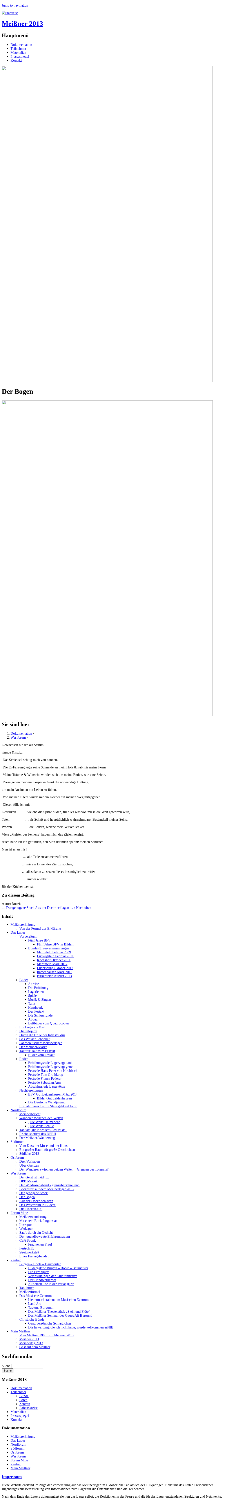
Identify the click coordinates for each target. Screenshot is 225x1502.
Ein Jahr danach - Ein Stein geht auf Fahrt (48, 1106)
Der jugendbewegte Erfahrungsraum (44, 1236)
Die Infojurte (28, 1031)
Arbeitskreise (28, 1408)
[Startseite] (10, 13)
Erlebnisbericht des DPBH (37, 1134)
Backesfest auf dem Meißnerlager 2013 (46, 1189)
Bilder (23, 980)
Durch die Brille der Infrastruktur (42, 1035)
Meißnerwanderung (33, 1217)
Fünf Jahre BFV (39, 940)
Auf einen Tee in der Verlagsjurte (51, 1284)
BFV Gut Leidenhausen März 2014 (53, 1094)
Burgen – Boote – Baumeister (40, 1264)
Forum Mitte (19, 1213)
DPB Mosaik (28, 1181)
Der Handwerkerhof (42, 1280)
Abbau (33, 1019)
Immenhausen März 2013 (54, 972)
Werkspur (26, 1228)
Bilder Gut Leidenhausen (54, 1098)
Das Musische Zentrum (35, 1296)
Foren (23, 1400)
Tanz (31, 1003)
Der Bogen (27, 1197)
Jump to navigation (15, 5)
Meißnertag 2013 (31, 1343)
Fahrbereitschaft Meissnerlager (40, 1043)
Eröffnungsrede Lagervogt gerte (50, 1067)
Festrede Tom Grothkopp (45, 1074)
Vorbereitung (28, 936)
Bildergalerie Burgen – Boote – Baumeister (58, 1268)
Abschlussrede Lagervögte (46, 1086)
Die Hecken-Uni (30, 1209)
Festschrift (26, 1248)
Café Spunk (27, 1240)
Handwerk (35, 1007)
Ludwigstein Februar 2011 (55, 956)
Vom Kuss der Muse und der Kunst (43, 1146)
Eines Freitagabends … (35, 1256)
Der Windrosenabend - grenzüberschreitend (49, 1185)
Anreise (33, 984)
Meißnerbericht (29, 1114)
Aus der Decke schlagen (36, 1201)
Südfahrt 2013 (29, 1153)
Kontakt (16, 60)
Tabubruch (26, 1288)
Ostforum (17, 1157)
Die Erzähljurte (38, 1272)
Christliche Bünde (31, 1319)
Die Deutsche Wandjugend (46, 1102)
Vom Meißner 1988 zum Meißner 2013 (46, 1335)
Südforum (17, 1142)
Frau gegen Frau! (40, 1244)
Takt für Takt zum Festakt (37, 1051)
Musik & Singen (39, 999)
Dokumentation (21, 45)
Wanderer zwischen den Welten (41, 1118)
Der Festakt (36, 1011)
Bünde (24, 1396)
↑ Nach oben (82, 907)
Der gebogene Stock (33, 1193)
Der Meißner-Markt (33, 1047)
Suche (6, 1366)
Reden (23, 1059)
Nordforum (18, 1110)
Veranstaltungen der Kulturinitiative (52, 1276)
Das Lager (18, 932)
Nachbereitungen (31, 1090)
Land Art (34, 1303)
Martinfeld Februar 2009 (54, 952)
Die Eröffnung (38, 988)
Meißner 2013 (29, 1339)
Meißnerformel (29, 1292)
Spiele (32, 995)
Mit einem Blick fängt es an (38, 1221)
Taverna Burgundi (40, 1307)
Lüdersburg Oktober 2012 (55, 968)
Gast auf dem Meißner (34, 1347)
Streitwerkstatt (29, 1252)
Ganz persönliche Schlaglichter (49, 1323)
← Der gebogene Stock (18, 907)
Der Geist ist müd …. (34, 1177)
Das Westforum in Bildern (37, 1205)
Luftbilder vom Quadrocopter (48, 1023)
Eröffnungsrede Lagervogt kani (50, 1063)
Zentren (16, 1260)
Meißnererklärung (23, 924)
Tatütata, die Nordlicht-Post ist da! (43, 1130)
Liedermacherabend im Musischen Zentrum (58, 1299)
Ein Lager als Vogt (32, 1027)
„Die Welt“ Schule (41, 1126)
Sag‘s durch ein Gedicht (36, 1232)
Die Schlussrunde (40, 1015)
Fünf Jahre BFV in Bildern (55, 944)
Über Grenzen (29, 1165)
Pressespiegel (20, 56)
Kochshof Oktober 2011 (54, 960)
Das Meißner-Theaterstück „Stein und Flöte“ (59, 1311)
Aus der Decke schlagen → (54, 907)
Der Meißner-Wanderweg (37, 1138)
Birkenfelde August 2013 (54, 976)
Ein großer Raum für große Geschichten (47, 1149)
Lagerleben (36, 992)
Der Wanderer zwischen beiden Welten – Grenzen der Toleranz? (64, 1169)
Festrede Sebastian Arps (44, 1082)
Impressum (12, 1476)
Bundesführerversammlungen (48, 948)
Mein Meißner (20, 1331)
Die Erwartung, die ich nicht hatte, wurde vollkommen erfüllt (70, 1327)
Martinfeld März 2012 (52, 964)
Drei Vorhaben (29, 1161)
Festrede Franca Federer (45, 1078)
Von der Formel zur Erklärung (40, 928)
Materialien (18, 52)
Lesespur (25, 1224)
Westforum (18, 737)
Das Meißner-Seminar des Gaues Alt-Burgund (60, 1315)
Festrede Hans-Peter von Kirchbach (53, 1070)
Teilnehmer (18, 48)
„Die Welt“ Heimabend (44, 1122)
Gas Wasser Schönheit (34, 1039)
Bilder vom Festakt (41, 1055)
